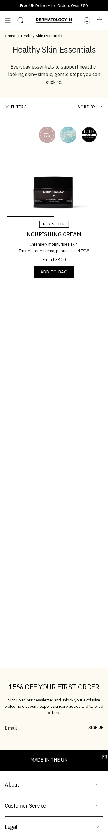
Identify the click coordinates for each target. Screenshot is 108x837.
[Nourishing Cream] (54, 169)
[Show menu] (8, 20)
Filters (19, 107)
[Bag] (99, 20)
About (12, 784)
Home (10, 35)
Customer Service (25, 805)
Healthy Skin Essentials (41, 35)
